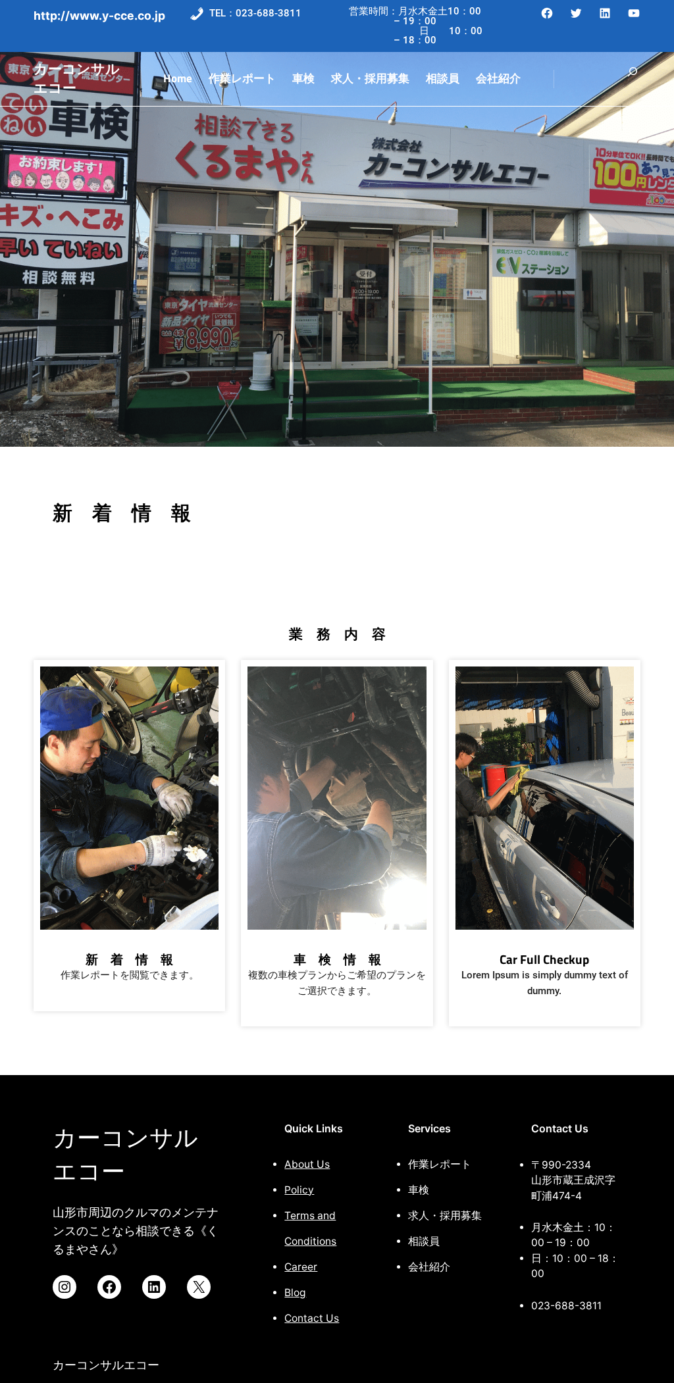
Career (300, 1267)
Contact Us (311, 1318)
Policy (299, 1190)
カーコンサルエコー (77, 78)
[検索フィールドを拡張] (632, 79)
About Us (307, 1164)
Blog (295, 1292)
